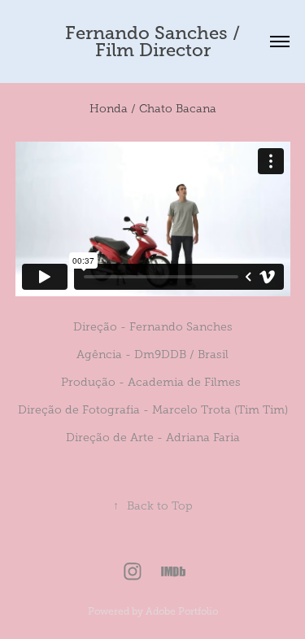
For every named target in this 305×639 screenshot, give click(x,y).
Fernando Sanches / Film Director (155, 41)
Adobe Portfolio (182, 611)
